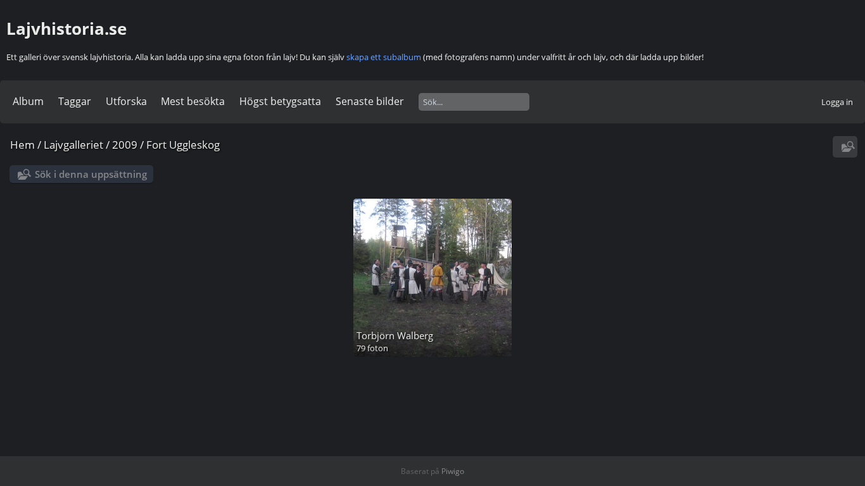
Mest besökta (193, 101)
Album (28, 101)
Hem (22, 144)
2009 (124, 144)
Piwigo (452, 471)
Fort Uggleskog (183, 144)
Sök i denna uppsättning (91, 174)
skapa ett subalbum (383, 57)
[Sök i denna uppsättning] (846, 146)
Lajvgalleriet (73, 144)
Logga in (837, 102)
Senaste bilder (370, 101)
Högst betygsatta (280, 101)
